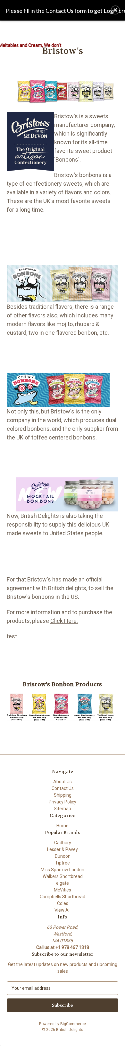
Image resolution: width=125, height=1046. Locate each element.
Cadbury (62, 842)
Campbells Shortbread (62, 896)
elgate (62, 883)
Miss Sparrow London (62, 869)
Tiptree (62, 862)
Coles (62, 903)
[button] (115, 10)
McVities (62, 889)
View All (62, 910)
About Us (62, 781)
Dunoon (63, 856)
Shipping (62, 795)
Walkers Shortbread (63, 876)
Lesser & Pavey (62, 849)
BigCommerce (73, 1024)
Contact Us (63, 788)
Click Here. (64, 620)
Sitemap (62, 808)
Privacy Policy (62, 801)
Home (62, 825)
